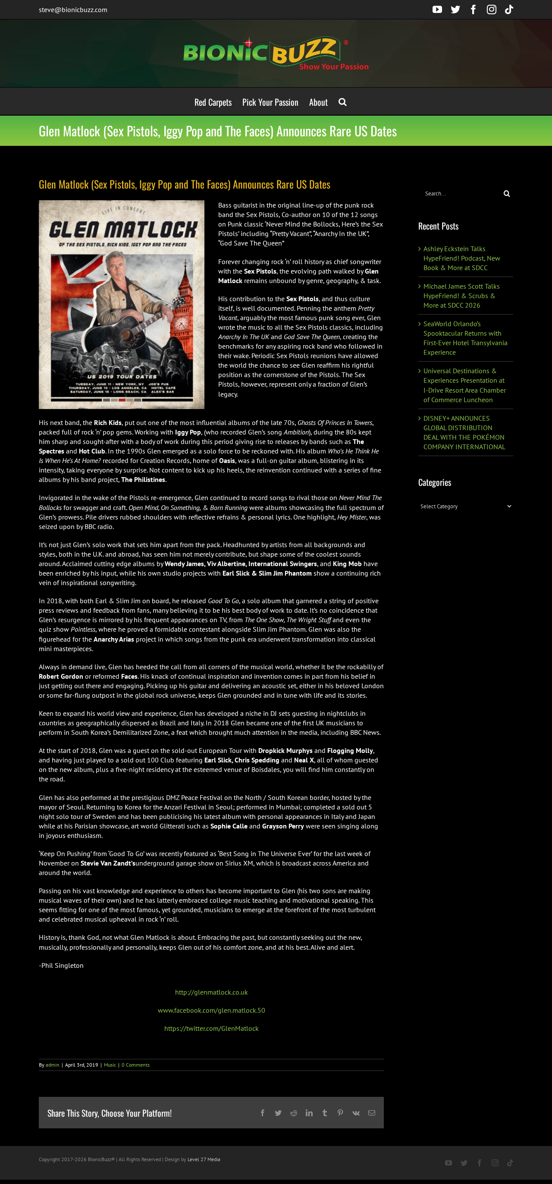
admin (53, 1064)
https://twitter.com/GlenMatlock (211, 1028)
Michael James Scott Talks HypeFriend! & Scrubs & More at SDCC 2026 (461, 295)
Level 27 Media (204, 1159)
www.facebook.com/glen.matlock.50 (211, 1010)
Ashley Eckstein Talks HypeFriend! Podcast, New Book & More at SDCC (461, 258)
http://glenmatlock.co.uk (211, 992)
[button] (343, 101)
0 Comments (136, 1064)
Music (110, 1064)
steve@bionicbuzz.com (73, 9)
